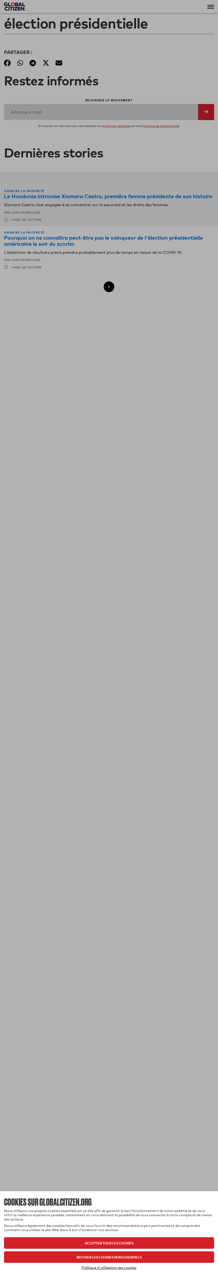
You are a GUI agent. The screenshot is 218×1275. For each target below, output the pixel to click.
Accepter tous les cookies (109, 1243)
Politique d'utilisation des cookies (109, 1267)
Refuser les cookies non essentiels (109, 1257)
